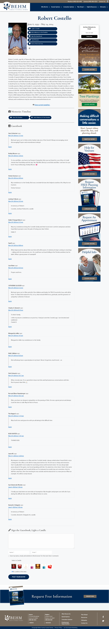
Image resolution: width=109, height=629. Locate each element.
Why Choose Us (66, 614)
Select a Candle (16, 560)
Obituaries (103, 7)
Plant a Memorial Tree (37, 43)
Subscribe (89, 36)
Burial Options (66, 616)
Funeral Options (55, 7)
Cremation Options (68, 7)
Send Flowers (35, 40)
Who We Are (44, 7)
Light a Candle (35, 28)
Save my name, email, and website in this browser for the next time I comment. (34, 556)
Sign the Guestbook (36, 36)
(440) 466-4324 (32, 620)
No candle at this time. (20, 571)
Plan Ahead (80, 7)
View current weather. (42, 105)
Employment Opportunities (65, 623)
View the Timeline (17, 117)
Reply (10, 147)
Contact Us (84, 623)
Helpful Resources (92, 7)
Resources (84, 617)
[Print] (29, 48)
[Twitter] (103, 621)
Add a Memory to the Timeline (39, 32)
